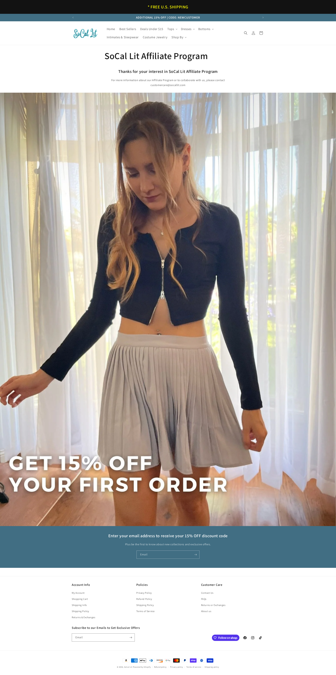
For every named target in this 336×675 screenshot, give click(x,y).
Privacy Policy (144, 592)
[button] (172, 29)
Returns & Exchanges (83, 617)
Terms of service (193, 667)
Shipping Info (79, 605)
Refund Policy (144, 599)
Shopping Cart (80, 599)
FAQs (203, 599)
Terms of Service (145, 611)
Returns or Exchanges (213, 605)
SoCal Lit (128, 667)
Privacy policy (176, 667)
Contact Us (207, 592)
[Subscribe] (195, 555)
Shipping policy (212, 667)
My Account (78, 592)
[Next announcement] (263, 17)
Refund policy (160, 667)
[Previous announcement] (73, 17)
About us (206, 611)
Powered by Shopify (142, 667)
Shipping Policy (80, 611)
